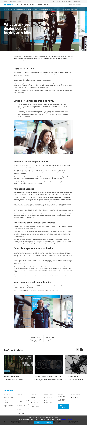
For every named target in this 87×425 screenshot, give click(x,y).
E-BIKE (40, 5)
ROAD (16, 5)
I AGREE (37, 422)
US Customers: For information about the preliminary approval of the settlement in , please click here (41, 9)
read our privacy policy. (67, 419)
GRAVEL (26, 5)
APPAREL (46, 5)
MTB (21, 5)
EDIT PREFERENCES (47, 422)
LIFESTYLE (33, 5)
